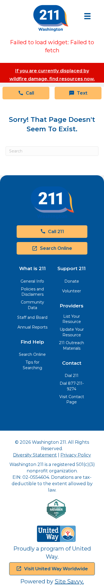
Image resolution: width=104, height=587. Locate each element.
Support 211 (71, 268)
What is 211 (32, 268)
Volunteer (71, 291)
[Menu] (87, 16)
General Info (32, 281)
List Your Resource (71, 319)
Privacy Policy (75, 455)
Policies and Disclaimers (32, 292)
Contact (71, 363)
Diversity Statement (35, 455)
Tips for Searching (32, 365)
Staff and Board (32, 317)
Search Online (32, 354)
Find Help (32, 342)
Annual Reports (32, 327)
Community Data (32, 305)
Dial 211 (71, 375)
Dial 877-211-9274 (72, 386)
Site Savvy (69, 581)
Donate (71, 281)
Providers (71, 306)
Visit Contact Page (71, 399)
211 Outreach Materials (71, 345)
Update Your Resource (72, 332)
